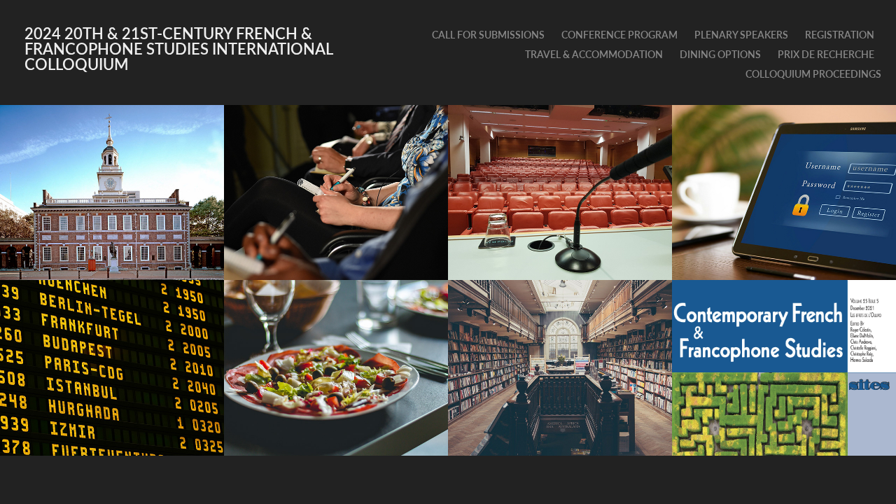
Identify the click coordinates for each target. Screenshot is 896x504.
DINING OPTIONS (720, 54)
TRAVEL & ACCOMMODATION (594, 54)
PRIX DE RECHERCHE (826, 54)
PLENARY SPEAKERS (741, 34)
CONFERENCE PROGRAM (619, 34)
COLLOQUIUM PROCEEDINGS (813, 73)
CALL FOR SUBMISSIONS (488, 34)
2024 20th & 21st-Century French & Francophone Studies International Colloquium (180, 48)
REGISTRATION (839, 34)
